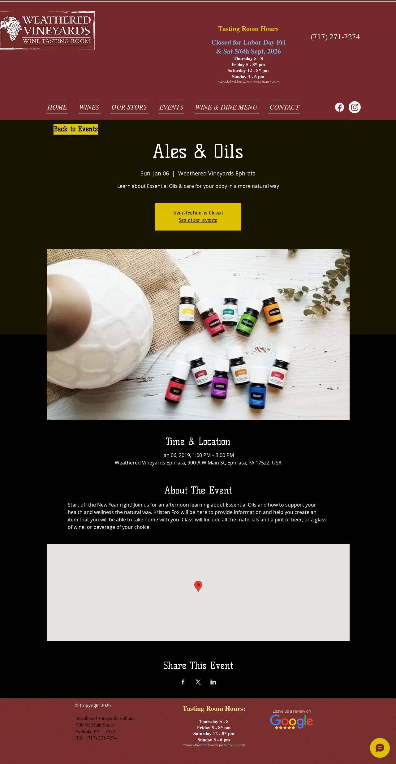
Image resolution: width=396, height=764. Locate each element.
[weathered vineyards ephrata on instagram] (355, 107)
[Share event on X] (198, 682)
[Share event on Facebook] (183, 682)
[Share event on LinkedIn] (213, 682)
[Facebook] (340, 107)
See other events (198, 220)
